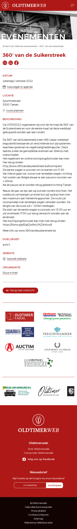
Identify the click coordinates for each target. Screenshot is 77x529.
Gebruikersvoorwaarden (38, 507)
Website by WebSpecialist (38, 522)
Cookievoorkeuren (38, 514)
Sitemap (38, 518)
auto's (6, 244)
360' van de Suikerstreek (51, 46)
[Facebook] (16, 63)
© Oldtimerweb (38, 503)
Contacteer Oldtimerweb (38, 452)
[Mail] (5, 63)
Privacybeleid (38, 510)
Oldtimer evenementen (26, 46)
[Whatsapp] (10, 63)
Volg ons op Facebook (41, 459)
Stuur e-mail (10, 272)
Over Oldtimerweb (38, 448)
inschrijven (54, 485)
